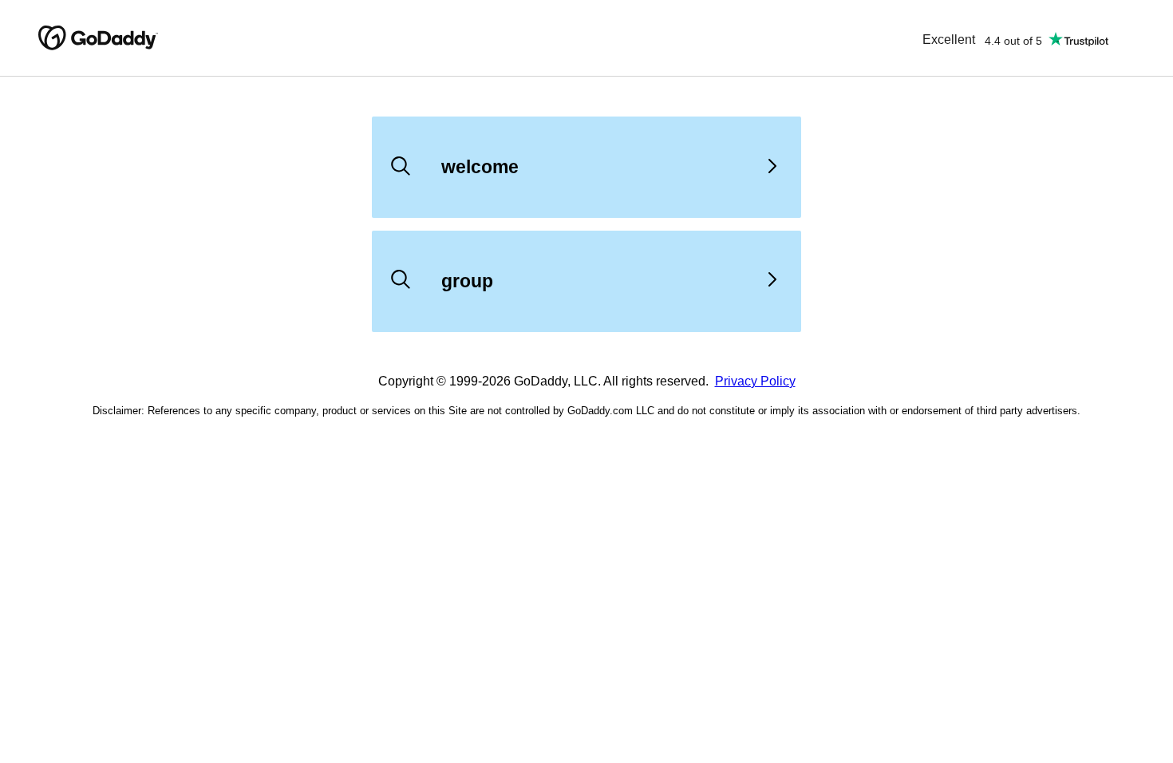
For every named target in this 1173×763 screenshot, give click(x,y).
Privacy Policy (755, 381)
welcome (480, 166)
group (467, 281)
